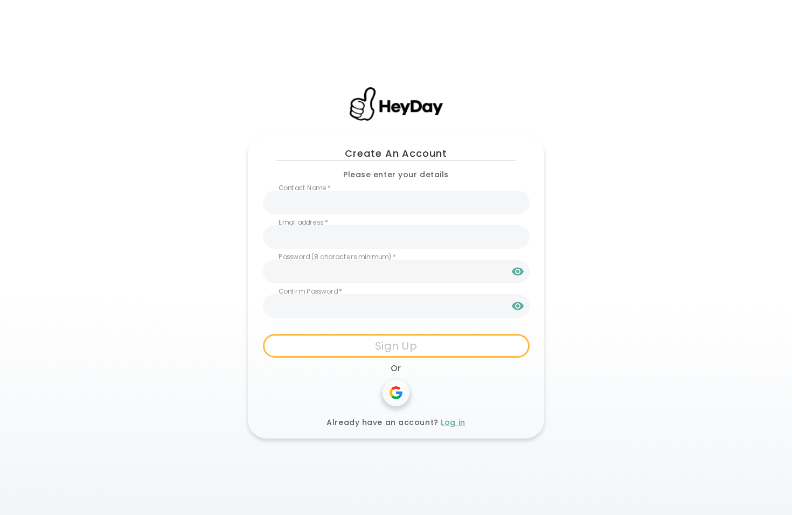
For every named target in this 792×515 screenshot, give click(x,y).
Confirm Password (310, 291)
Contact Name (305, 187)
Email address (303, 222)
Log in (453, 422)
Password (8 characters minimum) (337, 256)
